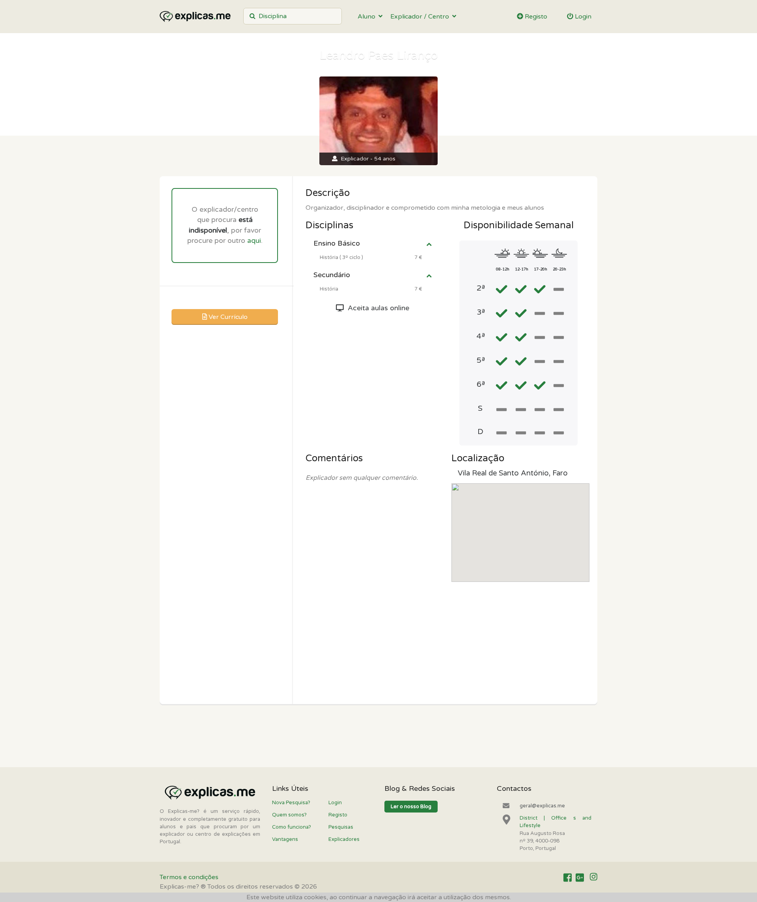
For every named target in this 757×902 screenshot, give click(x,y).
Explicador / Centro (421, 16)
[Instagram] (593, 877)
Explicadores (344, 839)
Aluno (368, 16)
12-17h (521, 269)
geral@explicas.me (542, 806)
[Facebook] (567, 877)
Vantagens (285, 839)
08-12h (502, 269)
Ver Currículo (227, 317)
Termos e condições (189, 877)
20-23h (559, 269)
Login (582, 16)
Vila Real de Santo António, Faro (513, 473)
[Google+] (580, 877)
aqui (254, 241)
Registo (535, 16)
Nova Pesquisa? (291, 803)
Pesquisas (340, 827)
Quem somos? (289, 815)
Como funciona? (291, 827)
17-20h (540, 269)
